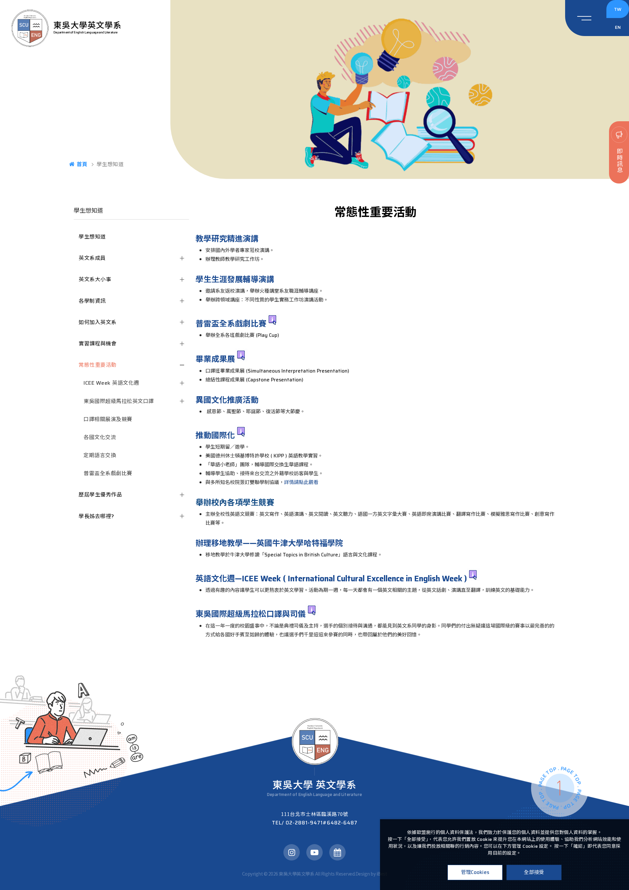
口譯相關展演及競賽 (108, 419)
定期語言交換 (100, 455)
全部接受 (534, 872)
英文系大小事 (95, 279)
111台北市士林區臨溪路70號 (314, 813)
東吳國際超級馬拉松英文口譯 (119, 401)
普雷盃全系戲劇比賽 (108, 473)
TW (617, 9)
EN (618, 27)
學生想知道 (92, 237)
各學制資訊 (92, 301)
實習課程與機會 (98, 343)
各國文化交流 (100, 437)
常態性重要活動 (98, 365)
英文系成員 (92, 258)
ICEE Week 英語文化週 (111, 383)
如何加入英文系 (98, 322)
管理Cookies (475, 872)
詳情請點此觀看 (301, 482)
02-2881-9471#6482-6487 (314, 823)
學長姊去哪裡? (96, 516)
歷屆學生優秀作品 (100, 495)
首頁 (82, 164)
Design (362, 873)
